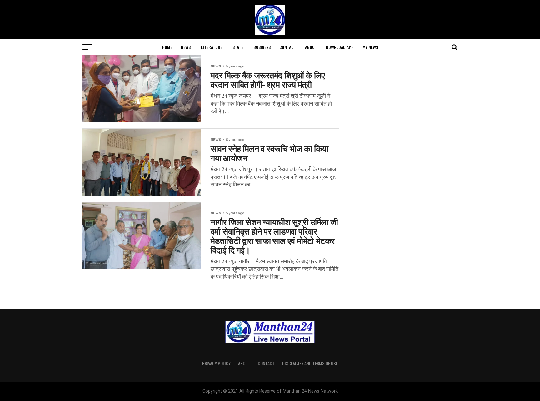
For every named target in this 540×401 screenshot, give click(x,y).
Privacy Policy (216, 363)
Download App (340, 47)
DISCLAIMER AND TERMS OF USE (310, 363)
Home (167, 47)
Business (262, 47)
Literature (211, 47)
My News (370, 47)
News (186, 47)
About (311, 47)
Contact (287, 47)
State (237, 47)
